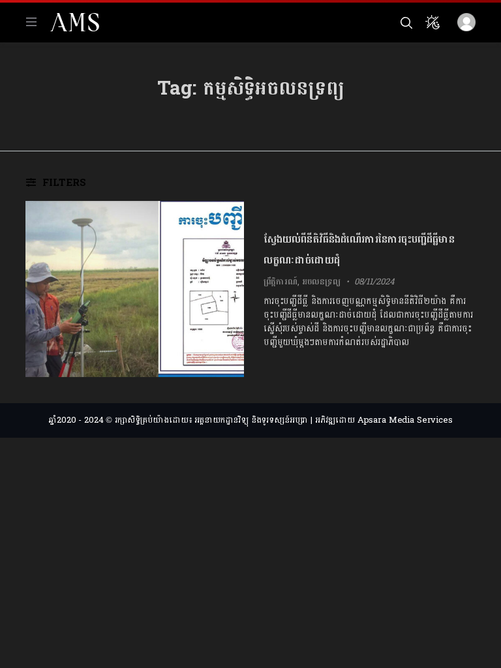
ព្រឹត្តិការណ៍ (280, 282)
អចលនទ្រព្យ (321, 282)
